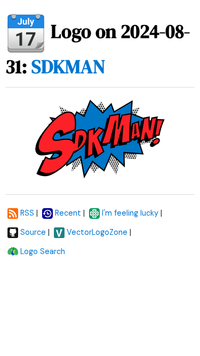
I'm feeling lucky (130, 213)
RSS (27, 213)
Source (33, 232)
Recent (68, 213)
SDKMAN (68, 67)
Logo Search (42, 251)
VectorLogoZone (97, 232)
